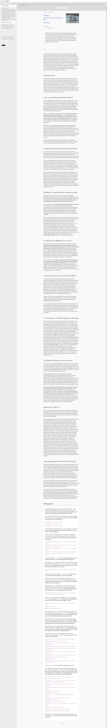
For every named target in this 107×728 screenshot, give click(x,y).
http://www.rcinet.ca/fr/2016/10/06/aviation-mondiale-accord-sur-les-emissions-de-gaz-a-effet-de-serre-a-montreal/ (61, 565)
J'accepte (58, 7)
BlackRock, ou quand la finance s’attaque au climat (11, 11)
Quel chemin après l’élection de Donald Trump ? (10, 18)
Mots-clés (50, 27)
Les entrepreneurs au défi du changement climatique (12, 15)
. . (54, 521)
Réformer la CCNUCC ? (6, 17)
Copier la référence (7, 31)
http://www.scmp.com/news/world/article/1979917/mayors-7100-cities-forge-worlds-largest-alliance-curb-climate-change (61, 581)
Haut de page (61, 723)
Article (10, 3)
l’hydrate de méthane (54, 344)
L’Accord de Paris (5, 8)
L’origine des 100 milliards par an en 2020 (9, 13)
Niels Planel (46, 22)
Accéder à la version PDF (7, 41)
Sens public (3, 3)
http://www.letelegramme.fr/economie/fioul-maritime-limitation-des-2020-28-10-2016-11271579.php (61, 530)
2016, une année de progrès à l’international (10, 9)
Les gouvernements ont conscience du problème (11, 14)
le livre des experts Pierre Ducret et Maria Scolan (68, 204)
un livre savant (56, 175)
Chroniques (45, 12)
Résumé (45, 27)
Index (7, 3)
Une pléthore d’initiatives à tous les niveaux (10, 16)
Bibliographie (4, 20)
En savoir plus (64, 7)
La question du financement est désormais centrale (11, 10)
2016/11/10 (51, 12)
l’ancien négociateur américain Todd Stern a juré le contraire (57, 493)
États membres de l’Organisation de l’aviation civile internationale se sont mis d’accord (60, 108)
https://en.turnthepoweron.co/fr (66, 665)
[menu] (1, 1)
